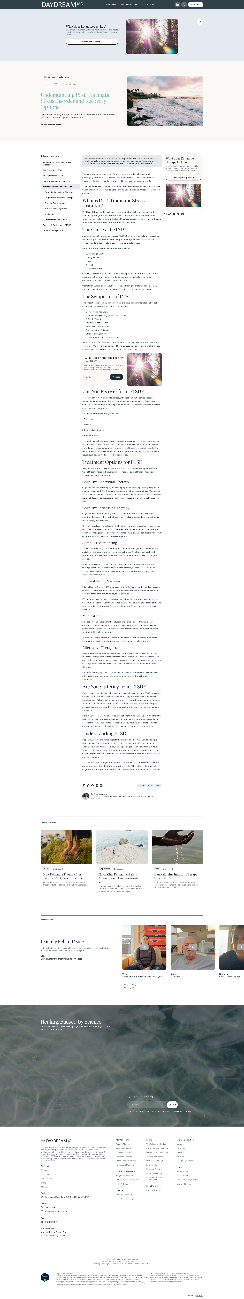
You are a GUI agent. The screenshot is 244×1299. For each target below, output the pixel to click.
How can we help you (155, 1161)
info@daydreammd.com (56, 1211)
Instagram (181, 1144)
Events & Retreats (153, 1190)
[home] (64, 4)
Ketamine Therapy (123, 1152)
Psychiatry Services (124, 1156)
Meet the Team (47, 1178)
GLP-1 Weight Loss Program (127, 1180)
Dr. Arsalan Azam (52, 124)
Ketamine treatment (114, 656)
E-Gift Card (45, 1174)
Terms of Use (182, 1171)
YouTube (180, 1156)
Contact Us (45, 1170)
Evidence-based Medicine (157, 1148)
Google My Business (185, 1161)
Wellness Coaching (124, 1194)
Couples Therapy (123, 1144)
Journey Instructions (154, 1156)
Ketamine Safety (153, 1165)
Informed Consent (184, 1184)
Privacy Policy (182, 1175)
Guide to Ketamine (154, 1173)
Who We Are (125, 4)
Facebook (181, 1148)
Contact (153, 4)
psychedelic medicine (113, 722)
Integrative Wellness (124, 1175)
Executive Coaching (124, 1199)
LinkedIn (180, 1152)
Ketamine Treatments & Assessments (156, 1178)
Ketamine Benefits (154, 1169)
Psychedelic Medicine (125, 1165)
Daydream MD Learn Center (158, 1152)
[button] (111, 4)
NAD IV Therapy (122, 1184)
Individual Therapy (123, 1148)
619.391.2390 (51, 1207)
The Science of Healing (156, 1144)
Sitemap (44, 1187)
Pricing (145, 4)
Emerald (199, 1295)
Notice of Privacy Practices (188, 1180)
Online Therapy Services (126, 1161)
